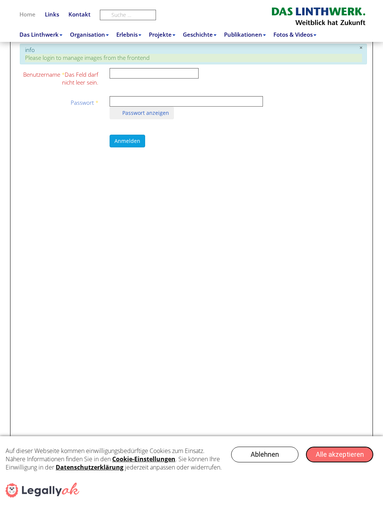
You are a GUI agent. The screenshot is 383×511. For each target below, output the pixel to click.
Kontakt (79, 14)
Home (27, 14)
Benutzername (60, 78)
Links (52, 14)
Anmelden (127, 140)
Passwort (84, 102)
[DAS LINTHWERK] (319, 16)
